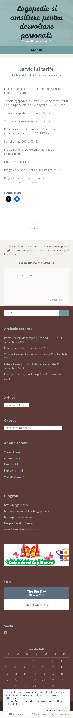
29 (34, 686)
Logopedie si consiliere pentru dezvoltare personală (36, 22)
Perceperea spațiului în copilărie (24, 374)
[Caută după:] (36, 313)
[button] (29, 555)
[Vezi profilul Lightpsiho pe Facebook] (5, 632)
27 (15, 686)
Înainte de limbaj (14, 348)
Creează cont (12, 452)
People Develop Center (18, 523)
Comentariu (56, 299)
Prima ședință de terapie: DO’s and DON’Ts (31, 338)
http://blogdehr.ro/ (16, 505)
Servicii (42, 228)
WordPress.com (14, 476)
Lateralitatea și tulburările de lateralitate (30, 364)
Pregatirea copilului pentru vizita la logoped (54, 250)
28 (25, 686)
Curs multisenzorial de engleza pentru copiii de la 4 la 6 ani (20, 250)
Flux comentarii (13, 470)
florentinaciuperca (51, 74)
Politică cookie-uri (24, 704)
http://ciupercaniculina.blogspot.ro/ (26, 511)
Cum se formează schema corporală (27, 354)
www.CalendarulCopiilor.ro (21, 529)
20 (15, 680)
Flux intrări (11, 464)
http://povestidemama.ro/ (20, 517)
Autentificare (12, 458)
